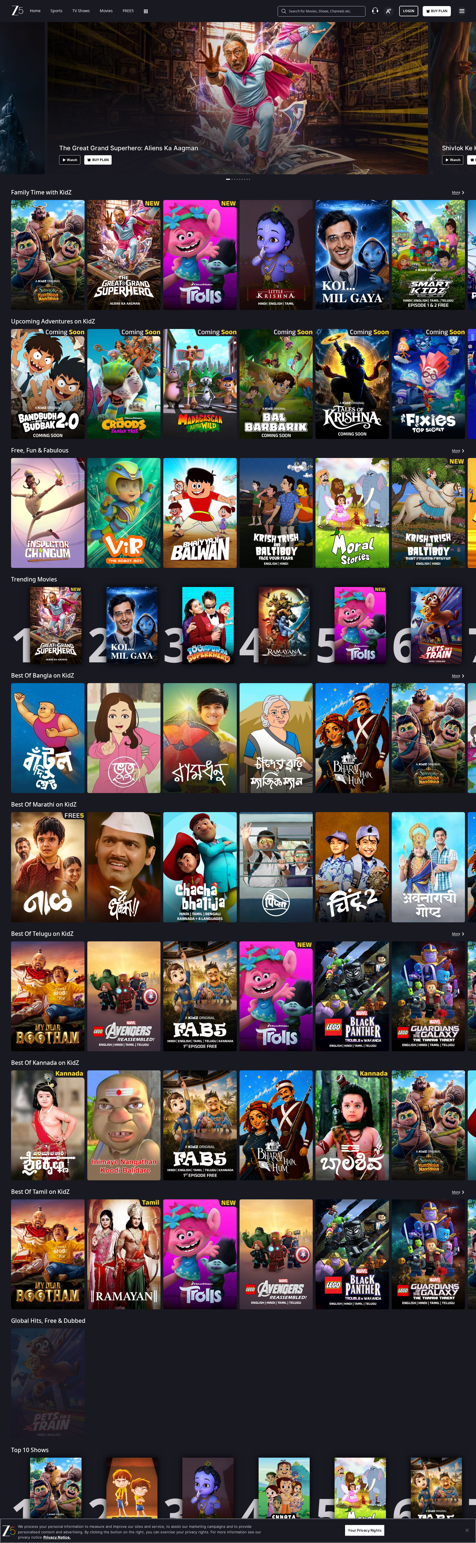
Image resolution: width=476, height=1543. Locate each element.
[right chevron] (470, 255)
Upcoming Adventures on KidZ (53, 321)
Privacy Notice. (57, 1537)
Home (35, 11)
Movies (106, 11)
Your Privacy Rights (364, 1530)
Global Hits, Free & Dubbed (48, 1321)
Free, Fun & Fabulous (40, 450)
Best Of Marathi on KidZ (44, 805)
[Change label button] (389, 12)
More (456, 192)
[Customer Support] (375, 11)
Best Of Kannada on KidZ (45, 1063)
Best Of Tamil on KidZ (40, 1192)
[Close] (467, 1530)
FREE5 (128, 11)
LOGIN (408, 11)
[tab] (226, 179)
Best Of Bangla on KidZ (42, 676)
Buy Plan (439, 11)
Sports (56, 11)
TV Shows (81, 11)
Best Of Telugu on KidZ (42, 934)
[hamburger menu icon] (461, 11)
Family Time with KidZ (41, 192)
